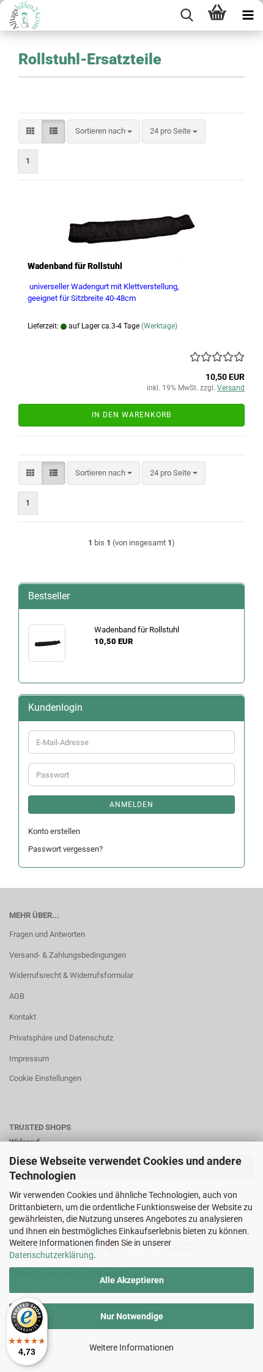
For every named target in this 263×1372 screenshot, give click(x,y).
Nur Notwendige (131, 1316)
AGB (16, 996)
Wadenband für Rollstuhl (75, 266)
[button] (30, 131)
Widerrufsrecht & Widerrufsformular (71, 975)
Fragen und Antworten (47, 934)
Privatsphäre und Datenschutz (61, 1037)
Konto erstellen (54, 831)
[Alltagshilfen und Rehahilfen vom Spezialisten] (21, 15)
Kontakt (22, 1016)
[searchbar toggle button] (186, 15)
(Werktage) (159, 326)
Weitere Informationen (131, 1347)
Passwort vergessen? (65, 849)
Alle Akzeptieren (132, 1280)
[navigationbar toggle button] (247, 15)
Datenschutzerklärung (51, 1255)
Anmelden (131, 804)
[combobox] (103, 131)
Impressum (29, 1058)
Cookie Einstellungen (45, 1078)
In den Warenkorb (131, 415)
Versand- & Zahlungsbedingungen (67, 955)
